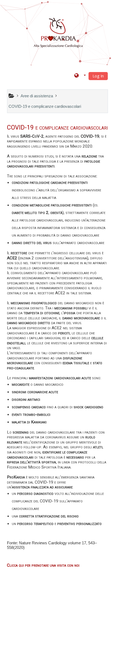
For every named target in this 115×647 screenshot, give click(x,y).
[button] (80, 76)
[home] (58, 33)
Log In (98, 75)
